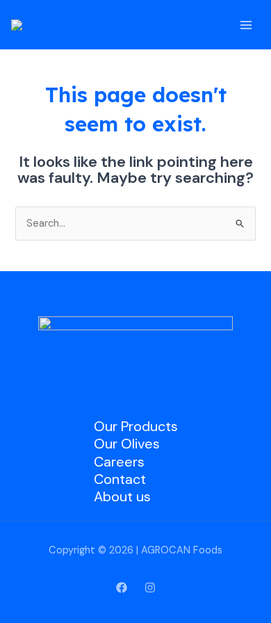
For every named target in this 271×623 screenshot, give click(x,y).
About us (122, 496)
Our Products (136, 426)
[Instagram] (150, 587)
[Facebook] (121, 587)
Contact (120, 479)
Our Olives (127, 444)
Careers (119, 462)
